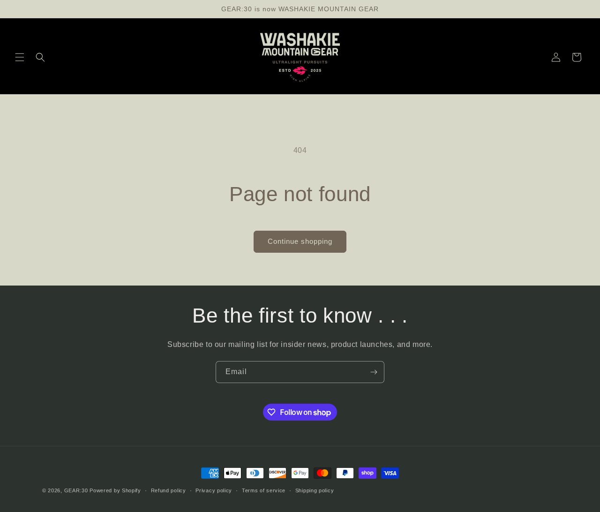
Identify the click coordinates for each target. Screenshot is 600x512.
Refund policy (168, 490)
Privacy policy (213, 490)
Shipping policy (314, 490)
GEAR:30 (76, 490)
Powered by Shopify (115, 490)
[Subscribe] (373, 372)
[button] (19, 57)
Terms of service (263, 490)
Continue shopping (300, 241)
